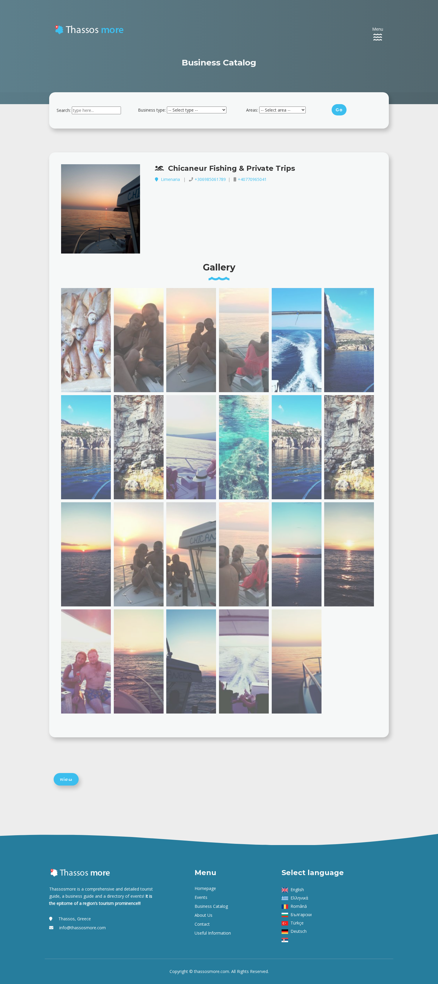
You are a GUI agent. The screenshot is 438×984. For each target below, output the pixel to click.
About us (203, 915)
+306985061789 (210, 179)
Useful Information (213, 933)
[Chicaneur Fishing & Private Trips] (100, 209)
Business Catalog (211, 906)
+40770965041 (252, 179)
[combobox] (96, 110)
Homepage (205, 888)
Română (299, 906)
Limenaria (170, 179)
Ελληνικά (299, 898)
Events (201, 897)
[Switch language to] (286, 939)
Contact (202, 924)
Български (301, 914)
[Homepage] (90, 28)
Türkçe (297, 923)
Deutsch (299, 931)
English (297, 889)
